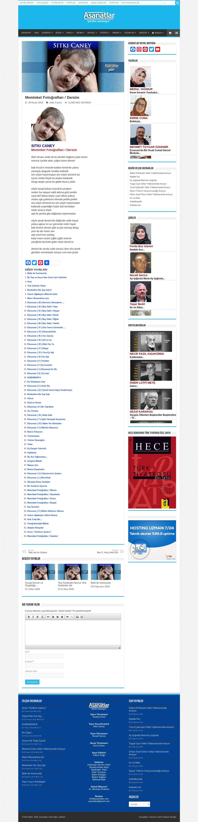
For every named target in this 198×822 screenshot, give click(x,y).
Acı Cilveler (32, 411)
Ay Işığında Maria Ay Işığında (144, 735)
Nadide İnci (134, 719)
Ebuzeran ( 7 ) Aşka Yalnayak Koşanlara (46, 419)
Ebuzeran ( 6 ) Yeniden (38, 361)
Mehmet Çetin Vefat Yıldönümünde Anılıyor (43, 749)
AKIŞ (36, 33)
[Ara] (177, 2)
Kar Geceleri (33, 507)
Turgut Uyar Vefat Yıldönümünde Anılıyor (149, 743)
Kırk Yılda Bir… (34, 519)
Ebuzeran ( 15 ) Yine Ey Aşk (40, 352)
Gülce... (134, 386)
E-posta (29, 661)
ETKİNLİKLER (57, 3)
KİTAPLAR (71, 3)
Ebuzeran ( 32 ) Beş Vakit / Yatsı (42, 306)
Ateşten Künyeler (35, 528)
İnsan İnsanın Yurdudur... (144, 92)
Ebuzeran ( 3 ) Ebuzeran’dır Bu (42, 369)
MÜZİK (58, 33)
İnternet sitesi (31, 671)
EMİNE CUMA (139, 118)
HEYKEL (91, 33)
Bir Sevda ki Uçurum (37, 486)
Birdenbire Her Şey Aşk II (39, 290)
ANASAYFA (26, 33)
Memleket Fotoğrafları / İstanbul (42, 536)
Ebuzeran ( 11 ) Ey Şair (38, 373)
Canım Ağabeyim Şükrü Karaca (42, 515)
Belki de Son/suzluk (37, 273)
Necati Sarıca (138, 275)
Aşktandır (32, 452)
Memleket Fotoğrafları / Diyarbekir (43, 494)
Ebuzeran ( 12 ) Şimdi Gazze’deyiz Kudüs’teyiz (49, 390)
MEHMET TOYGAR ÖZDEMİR (149, 146)
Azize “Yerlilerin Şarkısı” (39, 532)
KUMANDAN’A (34, 377)
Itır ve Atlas (134, 762)
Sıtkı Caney (56, 102)
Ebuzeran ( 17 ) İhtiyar (37, 348)
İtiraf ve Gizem (34, 402)
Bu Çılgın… (28, 732)
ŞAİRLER (143, 33)
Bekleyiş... (136, 121)
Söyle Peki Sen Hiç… (33, 716)
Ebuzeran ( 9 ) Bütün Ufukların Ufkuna (45, 511)
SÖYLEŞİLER (42, 3)
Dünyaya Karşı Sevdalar (38, 482)
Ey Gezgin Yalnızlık (36, 448)
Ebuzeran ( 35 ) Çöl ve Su (39, 340)
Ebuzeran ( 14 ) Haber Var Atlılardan (44, 423)
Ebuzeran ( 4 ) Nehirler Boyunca (42, 427)
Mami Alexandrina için (38, 298)
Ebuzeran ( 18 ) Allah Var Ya (40, 344)
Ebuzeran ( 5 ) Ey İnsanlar (39, 365)
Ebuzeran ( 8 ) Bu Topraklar (40, 407)
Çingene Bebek (34, 461)
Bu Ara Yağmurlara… (37, 457)
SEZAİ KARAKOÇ (141, 411)
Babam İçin (32, 465)
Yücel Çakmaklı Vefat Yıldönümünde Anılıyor (151, 727)
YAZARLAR (129, 33)
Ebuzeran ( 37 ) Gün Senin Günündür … (46, 327)
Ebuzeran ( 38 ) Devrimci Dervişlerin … (46, 302)
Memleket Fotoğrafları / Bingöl (41, 503)
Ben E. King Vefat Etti (107, 551)
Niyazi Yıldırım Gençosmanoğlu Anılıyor (149, 770)
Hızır (29, 281)
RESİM (79, 33)
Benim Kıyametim (35, 469)
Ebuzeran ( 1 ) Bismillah (38, 478)
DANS (69, 33)
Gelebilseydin (135, 779)
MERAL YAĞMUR (141, 89)
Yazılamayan (33, 436)
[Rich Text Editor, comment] (73, 632)
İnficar (30, 398)
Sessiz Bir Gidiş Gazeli (33, 740)
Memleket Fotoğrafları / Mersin (42, 490)
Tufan (30, 444)
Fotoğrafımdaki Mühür (38, 523)
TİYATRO (103, 33)
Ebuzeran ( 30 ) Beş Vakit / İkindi (42, 315)
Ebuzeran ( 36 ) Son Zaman (40, 336)
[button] (29, 617)
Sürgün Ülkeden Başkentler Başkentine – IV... (153, 416)
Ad (27, 652)
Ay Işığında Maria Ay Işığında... (147, 278)
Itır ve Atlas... (137, 307)
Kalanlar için (135, 787)
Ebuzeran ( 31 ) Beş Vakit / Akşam (43, 311)
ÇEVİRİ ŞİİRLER (27, 3)
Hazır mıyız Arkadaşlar (33, 781)
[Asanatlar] (99, 16)
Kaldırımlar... (137, 357)
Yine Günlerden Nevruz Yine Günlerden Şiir (72, 584)
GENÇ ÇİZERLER (98, 3)
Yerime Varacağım (36, 440)
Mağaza (158, 33)
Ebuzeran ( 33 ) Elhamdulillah (41, 331)
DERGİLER (83, 3)
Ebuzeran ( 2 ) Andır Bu (38, 386)
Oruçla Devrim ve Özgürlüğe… (34, 584)
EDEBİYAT (46, 33)
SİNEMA (115, 33)
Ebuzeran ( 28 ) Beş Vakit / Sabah (43, 323)
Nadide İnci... (137, 249)
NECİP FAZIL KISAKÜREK (147, 353)
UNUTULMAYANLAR (130, 3)
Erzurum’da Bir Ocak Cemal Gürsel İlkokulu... (150, 151)
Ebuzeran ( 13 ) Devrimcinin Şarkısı (44, 473)
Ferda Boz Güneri (141, 246)
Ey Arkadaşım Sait (36, 382)
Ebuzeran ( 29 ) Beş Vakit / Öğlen (43, 319)
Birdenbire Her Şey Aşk (38, 394)
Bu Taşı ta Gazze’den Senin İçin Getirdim (47, 277)
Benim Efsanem (35, 432)
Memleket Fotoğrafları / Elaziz (41, 498)
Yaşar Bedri (137, 304)
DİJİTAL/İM (113, 3)
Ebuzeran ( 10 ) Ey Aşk (38, 357)
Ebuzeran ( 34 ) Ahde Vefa (39, 415)
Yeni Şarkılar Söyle (36, 286)
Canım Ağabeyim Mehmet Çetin (42, 294)
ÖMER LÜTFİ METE (142, 382)
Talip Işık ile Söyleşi (37, 551)
